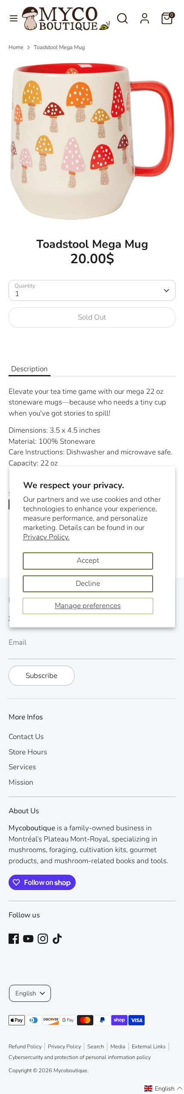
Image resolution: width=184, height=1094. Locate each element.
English (25, 993)
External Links (149, 1046)
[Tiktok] (57, 939)
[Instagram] (43, 939)
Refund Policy (25, 1046)
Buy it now (92, 344)
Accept (88, 560)
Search (95, 1046)
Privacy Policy (64, 1046)
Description (29, 369)
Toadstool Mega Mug (59, 47)
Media (117, 1046)
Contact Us (26, 737)
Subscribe (41, 676)
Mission (21, 782)
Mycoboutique (70, 1070)
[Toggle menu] (11, 18)
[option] (92, 141)
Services (22, 767)
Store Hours (28, 752)
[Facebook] (14, 939)
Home (16, 47)
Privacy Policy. (46, 537)
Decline (88, 583)
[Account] (144, 15)
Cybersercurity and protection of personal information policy (80, 1057)
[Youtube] (28, 939)
